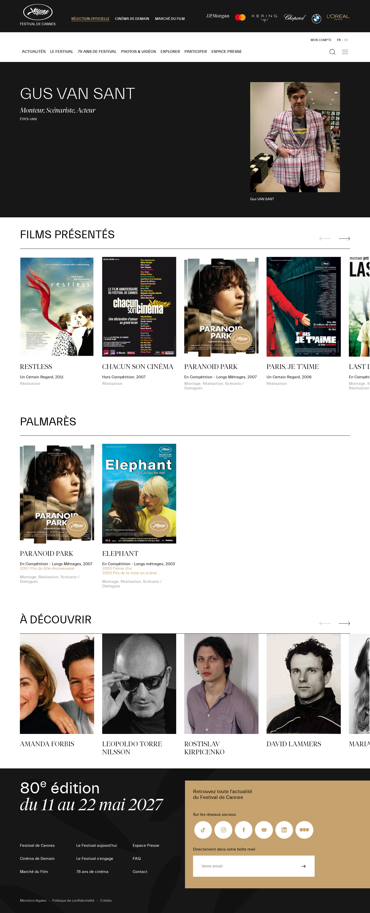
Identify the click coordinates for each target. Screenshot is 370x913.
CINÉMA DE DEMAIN (132, 19)
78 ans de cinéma (92, 871)
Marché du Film (34, 871)
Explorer (170, 51)
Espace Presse (226, 51)
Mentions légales (33, 901)
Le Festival (61, 51)
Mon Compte (321, 40)
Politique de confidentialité (73, 901)
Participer (195, 51)
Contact (140, 871)
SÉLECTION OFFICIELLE (90, 19)
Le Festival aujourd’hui (96, 845)
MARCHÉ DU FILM (170, 19)
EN (346, 40)
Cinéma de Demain (37, 858)
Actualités (34, 51)
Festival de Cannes (37, 845)
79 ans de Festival (97, 51)
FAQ (137, 858)
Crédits (106, 901)
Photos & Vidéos (138, 51)
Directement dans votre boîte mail (224, 849)
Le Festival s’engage (94, 858)
